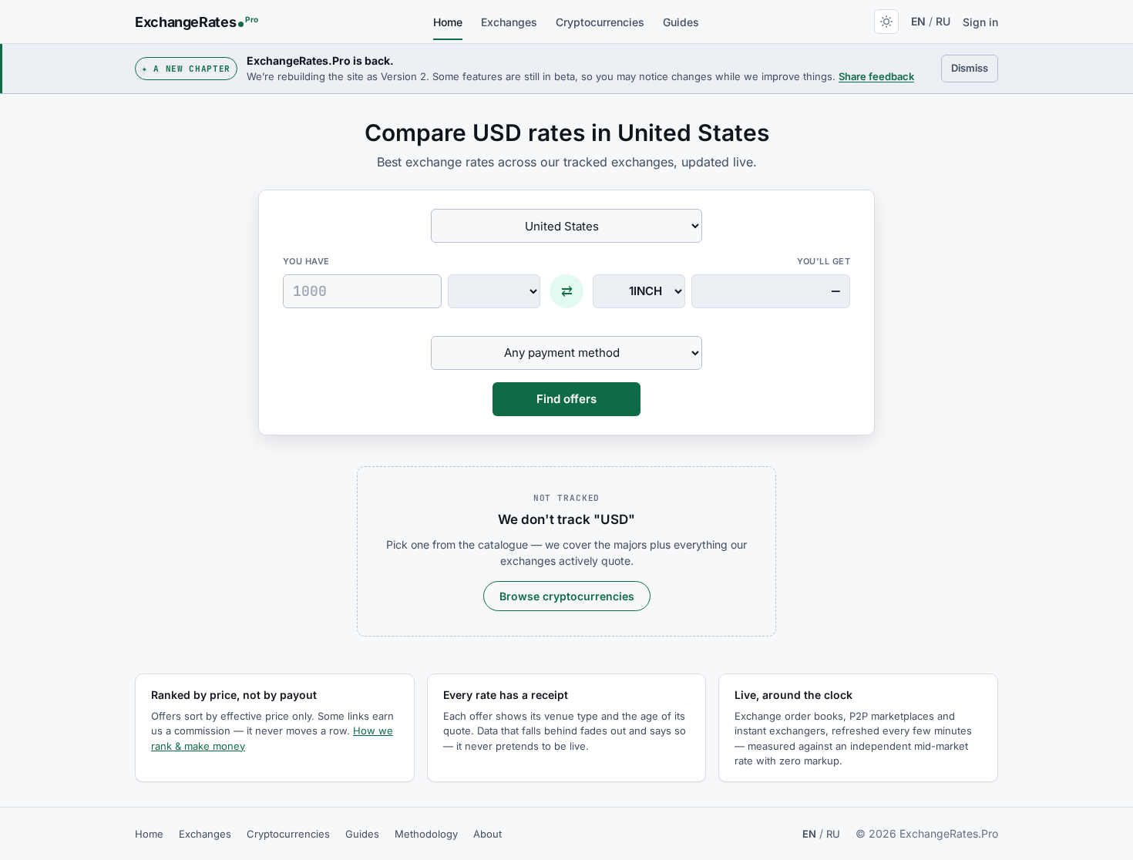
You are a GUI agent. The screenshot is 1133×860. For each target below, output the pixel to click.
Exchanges (509, 22)
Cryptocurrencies (600, 22)
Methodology (426, 834)
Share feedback (876, 76)
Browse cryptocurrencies (566, 596)
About (487, 834)
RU (943, 21)
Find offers (566, 398)
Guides (681, 22)
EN (918, 21)
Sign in (980, 22)
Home (447, 22)
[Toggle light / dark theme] (886, 21)
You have (306, 261)
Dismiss (974, 67)
